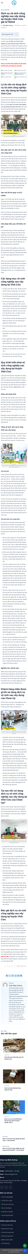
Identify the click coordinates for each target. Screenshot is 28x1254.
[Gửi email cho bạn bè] (15, 975)
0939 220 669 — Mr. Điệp (9, 1171)
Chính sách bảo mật (6, 1225)
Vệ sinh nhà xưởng (6, 1200)
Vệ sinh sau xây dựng (7, 1204)
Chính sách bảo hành (7, 1236)
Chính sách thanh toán (7, 1232)
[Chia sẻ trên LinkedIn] (21, 975)
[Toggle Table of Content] (15, 34)
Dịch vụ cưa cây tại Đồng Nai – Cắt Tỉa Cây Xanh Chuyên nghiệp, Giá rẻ (13, 1120)
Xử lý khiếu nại (5, 1243)
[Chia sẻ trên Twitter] (12, 975)
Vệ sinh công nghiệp (7, 1197)
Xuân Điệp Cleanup (8, 25)
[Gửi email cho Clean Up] (6, 1187)
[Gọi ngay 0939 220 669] (25, 1246)
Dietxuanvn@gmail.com (8, 1174)
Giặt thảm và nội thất (7, 1211)
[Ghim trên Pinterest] (18, 975)
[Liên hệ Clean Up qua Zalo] (2, 1187)
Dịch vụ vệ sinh (5, 10)
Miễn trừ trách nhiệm (7, 1239)
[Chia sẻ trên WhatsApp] (7, 975)
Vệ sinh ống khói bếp (7, 1215)
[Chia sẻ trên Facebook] (9, 975)
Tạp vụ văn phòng (6, 1208)
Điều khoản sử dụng (7, 1228)
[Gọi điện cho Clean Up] (10, 1187)
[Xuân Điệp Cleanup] (5, 985)
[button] (2, 3)
